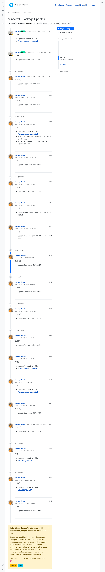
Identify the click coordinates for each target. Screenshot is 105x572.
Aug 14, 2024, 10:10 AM (28, 157)
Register (13, 565)
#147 (50, 448)
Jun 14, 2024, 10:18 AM (38, 31)
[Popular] (3, 14)
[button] (3, 565)
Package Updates (20, 76)
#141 (50, 309)
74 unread (63, 64)
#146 (50, 424)
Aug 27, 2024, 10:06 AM (28, 228)
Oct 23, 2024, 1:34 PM (28, 338)
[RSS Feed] (72, 23)
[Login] (102, 2)
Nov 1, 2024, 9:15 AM (39, 424)
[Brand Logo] (11, 4)
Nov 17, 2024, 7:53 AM (28, 451)
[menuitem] (102, 2)
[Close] (49, 528)
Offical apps (59, 5)
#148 (50, 477)
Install (94, 5)
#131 (50, 52)
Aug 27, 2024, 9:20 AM (28, 205)
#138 (50, 226)
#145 (50, 403)
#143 (50, 356)
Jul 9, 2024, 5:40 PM (39, 76)
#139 (50, 255)
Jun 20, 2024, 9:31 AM (38, 52)
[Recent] (3, 6)
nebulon (17, 31)
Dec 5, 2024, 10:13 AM (28, 480)
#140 (50, 282)
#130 (50, 31)
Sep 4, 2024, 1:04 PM (27, 258)
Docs (88, 5)
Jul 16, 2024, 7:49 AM (28, 97)
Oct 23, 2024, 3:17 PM (28, 382)
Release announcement (27, 41)
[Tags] (3, 10)
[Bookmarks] (3, 19)
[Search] (3, 23)
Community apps (72, 5)
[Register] (102, 6)
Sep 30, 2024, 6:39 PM (28, 311)
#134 (50, 122)
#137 (50, 203)
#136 (50, 182)
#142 (50, 335)
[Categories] (3, 2)
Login (20, 565)
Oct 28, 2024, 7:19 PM (28, 406)
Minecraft (29, 23)
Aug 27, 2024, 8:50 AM (28, 184)
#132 (50, 76)
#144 (50, 380)
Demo (82, 5)
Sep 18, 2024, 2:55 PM (28, 284)
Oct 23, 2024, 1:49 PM (28, 359)
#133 (50, 95)
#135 (50, 155)
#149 (50, 501)
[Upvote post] (47, 46)
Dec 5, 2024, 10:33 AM (28, 503)
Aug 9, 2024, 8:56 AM (28, 124)
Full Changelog (23, 461)
